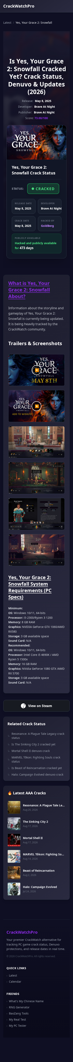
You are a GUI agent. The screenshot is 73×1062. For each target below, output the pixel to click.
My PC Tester (16, 1026)
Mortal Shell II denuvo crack (29, 751)
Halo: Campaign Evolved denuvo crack (35, 774)
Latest (7, 22)
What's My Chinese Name (25, 1001)
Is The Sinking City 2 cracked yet (31, 744)
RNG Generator (18, 1007)
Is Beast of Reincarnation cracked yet (35, 768)
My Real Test (16, 1019)
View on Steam (40, 706)
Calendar (13, 981)
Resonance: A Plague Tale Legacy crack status (36, 736)
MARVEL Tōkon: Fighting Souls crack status (34, 759)
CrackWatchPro (18, 6)
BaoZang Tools (17, 1013)
